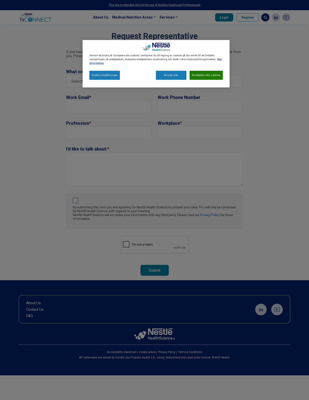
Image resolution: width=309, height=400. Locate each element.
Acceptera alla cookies (206, 75)
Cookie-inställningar (104, 75)
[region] (156, 63)
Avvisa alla (171, 75)
